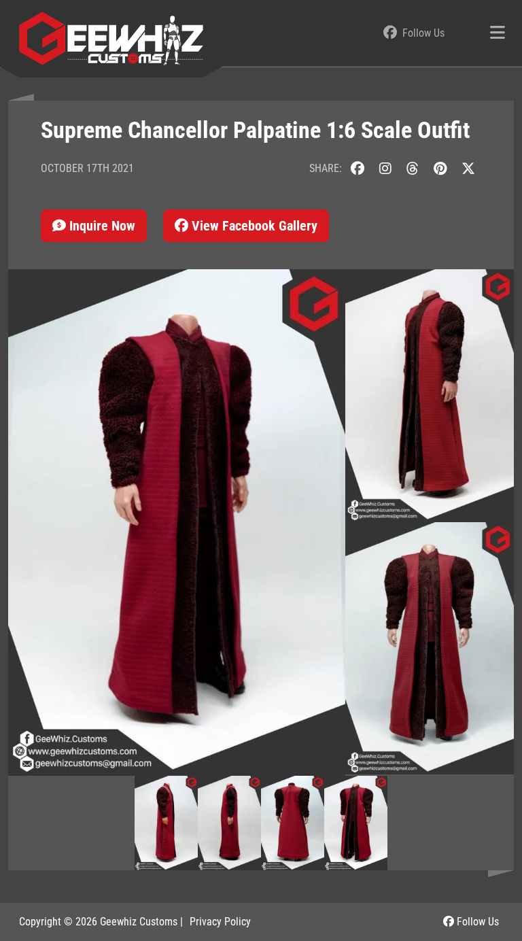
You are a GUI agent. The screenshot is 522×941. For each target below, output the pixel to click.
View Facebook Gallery (252, 226)
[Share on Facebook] (357, 168)
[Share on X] (468, 168)
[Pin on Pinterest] (440, 168)
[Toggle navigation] (497, 33)
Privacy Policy (220, 921)
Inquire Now (100, 226)
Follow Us (476, 921)
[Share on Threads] (412, 168)
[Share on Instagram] (385, 168)
